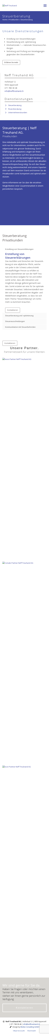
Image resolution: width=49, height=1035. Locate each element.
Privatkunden (14, 19)
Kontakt (32, 1031)
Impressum (19, 1031)
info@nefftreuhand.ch (14, 91)
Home (4, 19)
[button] (45, 5)
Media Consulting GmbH (30, 1027)
